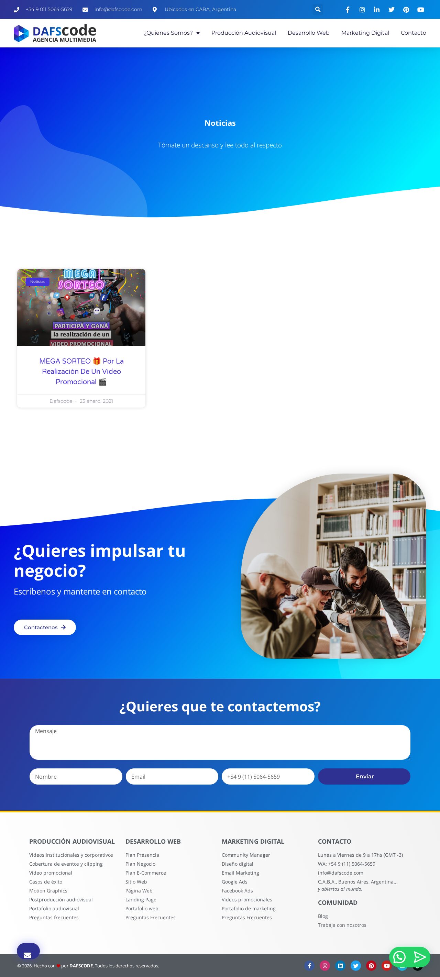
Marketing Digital (365, 33)
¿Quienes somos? (168, 33)
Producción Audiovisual (243, 33)
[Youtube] (387, 966)
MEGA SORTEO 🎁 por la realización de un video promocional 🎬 (81, 371)
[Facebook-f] (309, 966)
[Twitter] (356, 966)
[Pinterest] (371, 966)
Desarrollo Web (309, 33)
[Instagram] (325, 966)
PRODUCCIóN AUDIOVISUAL (72, 841)
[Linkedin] (340, 966)
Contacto (413, 33)
